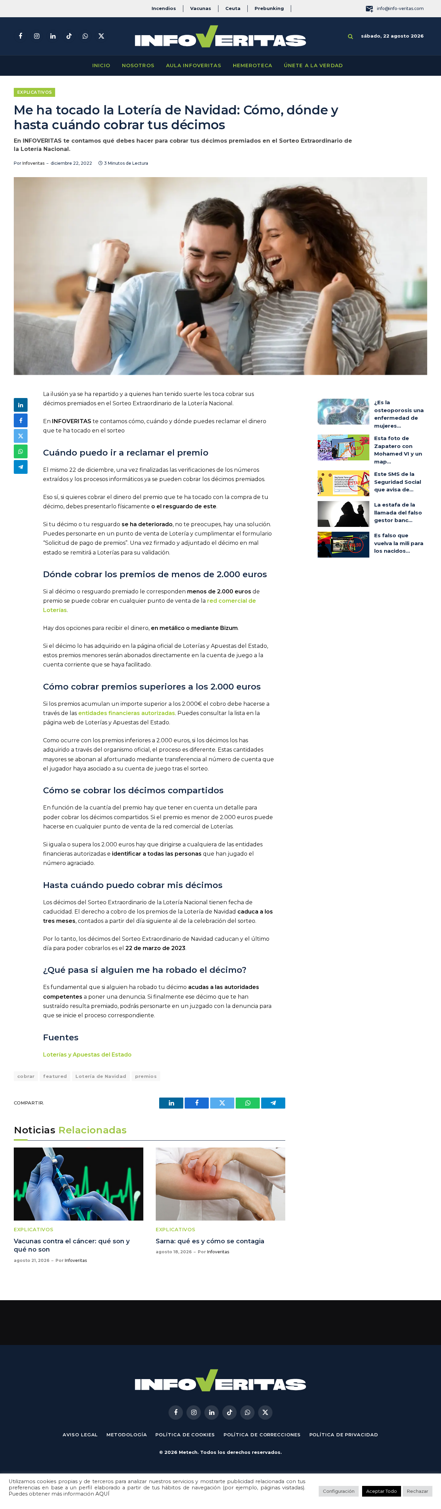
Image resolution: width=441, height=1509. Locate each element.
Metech (188, 1452)
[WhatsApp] (21, 451)
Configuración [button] (339, 1491)
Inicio (101, 65)
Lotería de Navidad (100, 1076)
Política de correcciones (262, 1434)
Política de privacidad (343, 1434)
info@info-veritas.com (400, 8)
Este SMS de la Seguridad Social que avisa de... (397, 482)
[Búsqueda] (351, 36)
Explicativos (34, 92)
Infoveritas (33, 163)
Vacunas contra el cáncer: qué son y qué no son (72, 1245)
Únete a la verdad (313, 65)
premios (146, 1076)
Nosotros (138, 65)
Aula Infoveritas (193, 65)
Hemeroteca (252, 65)
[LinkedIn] (21, 405)
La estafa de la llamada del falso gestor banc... (398, 512)
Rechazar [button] (417, 1491)
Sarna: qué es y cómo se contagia (210, 1241)
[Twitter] (21, 436)
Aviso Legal (80, 1434)
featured (55, 1076)
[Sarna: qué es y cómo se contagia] (220, 1184)
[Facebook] (21, 420)
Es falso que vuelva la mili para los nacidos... (398, 543)
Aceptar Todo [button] (381, 1491)
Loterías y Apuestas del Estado (87, 1054)
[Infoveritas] (220, 36)
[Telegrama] (21, 467)
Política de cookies (185, 1434)
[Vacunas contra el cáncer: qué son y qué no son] (78, 1184)
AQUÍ (102, 1494)
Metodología (126, 1434)
